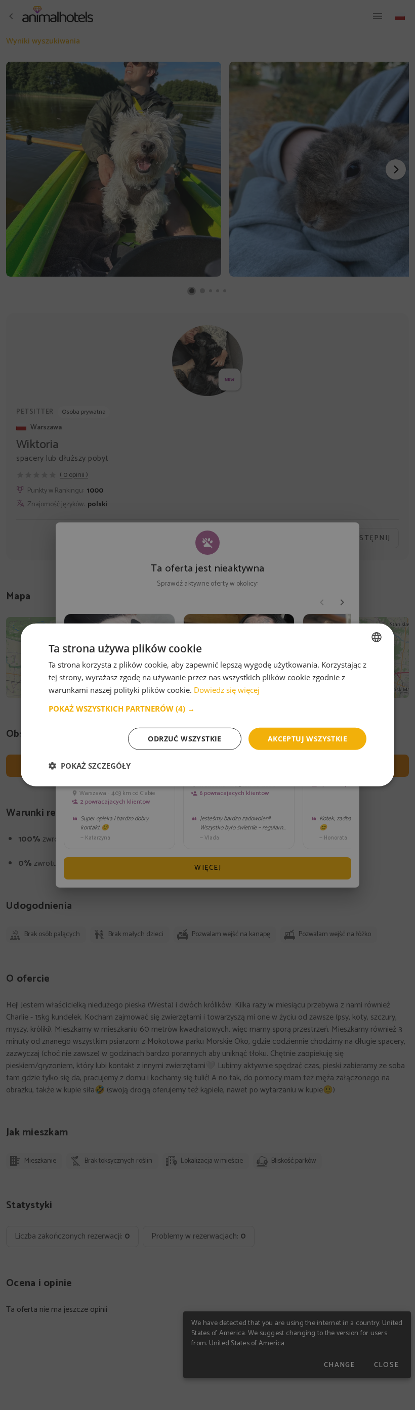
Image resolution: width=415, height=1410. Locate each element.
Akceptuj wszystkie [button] (307, 738)
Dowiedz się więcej (227, 690)
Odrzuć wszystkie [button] (184, 738)
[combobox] (376, 637)
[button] (207, 708)
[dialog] (207, 705)
